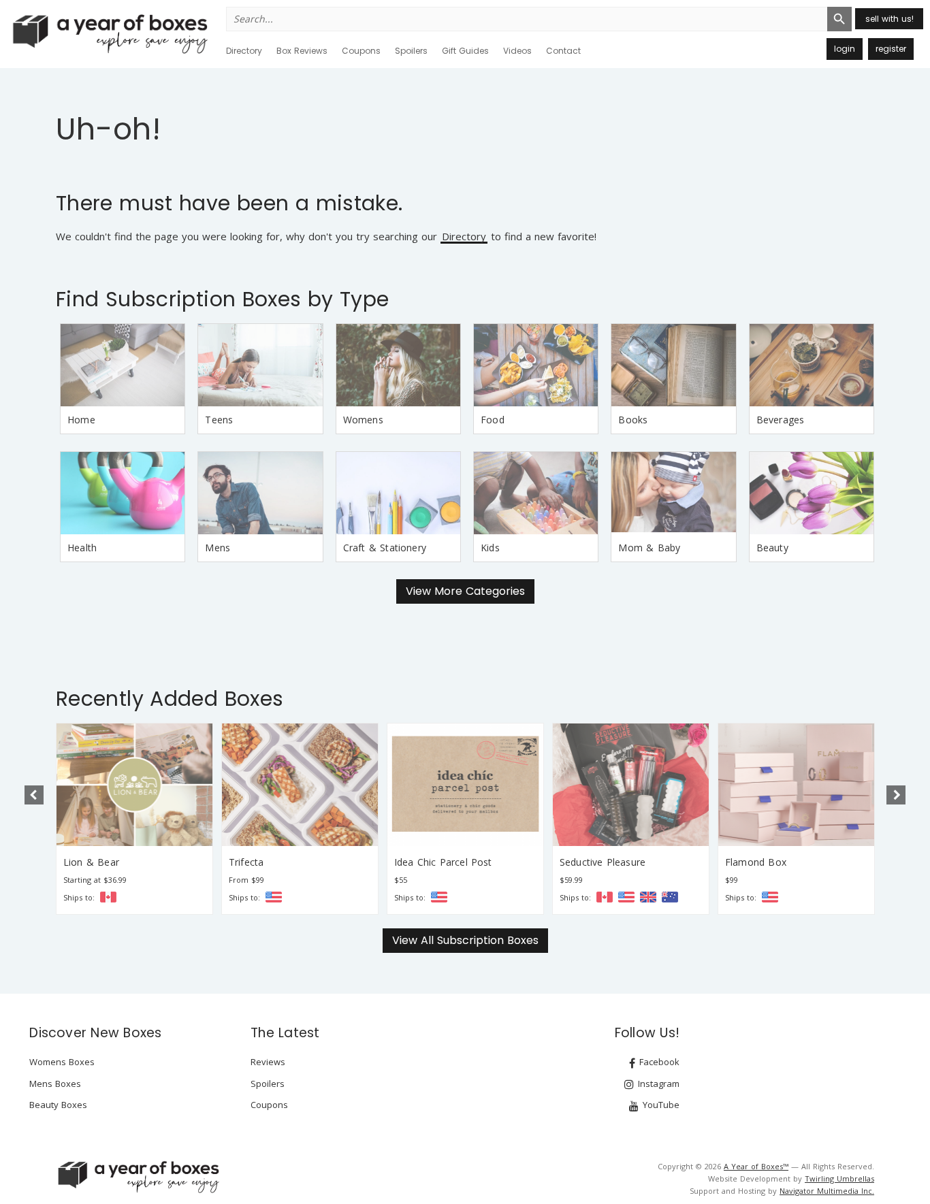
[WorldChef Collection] (796, 784)
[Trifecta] (134, 784)
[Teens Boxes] (260, 365)
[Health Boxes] (123, 493)
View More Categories (465, 591)
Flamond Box (590, 862)
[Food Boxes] (536, 365)
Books (632, 419)
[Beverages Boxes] (811, 365)
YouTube (659, 1105)
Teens (219, 419)
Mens (217, 547)
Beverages (780, 419)
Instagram (657, 1083)
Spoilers (411, 50)
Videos (517, 50)
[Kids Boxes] (536, 493)
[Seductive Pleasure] (465, 784)
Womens (363, 419)
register (891, 48)
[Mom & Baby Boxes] (673, 493)
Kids (490, 547)
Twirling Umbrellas (839, 1178)
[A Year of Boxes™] (109, 33)
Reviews (268, 1062)
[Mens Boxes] (260, 493)
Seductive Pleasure (437, 862)
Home (81, 419)
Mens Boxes (55, 1083)
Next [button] (895, 794)
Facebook (658, 1062)
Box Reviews (301, 50)
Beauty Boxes (58, 1105)
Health (82, 547)
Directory (244, 50)
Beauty (772, 547)
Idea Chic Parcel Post (278, 862)
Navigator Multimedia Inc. (827, 1191)
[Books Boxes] (673, 365)
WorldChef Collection (773, 862)
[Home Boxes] (123, 365)
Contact (563, 50)
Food (492, 419)
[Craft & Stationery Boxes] (398, 493)
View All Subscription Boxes (465, 940)
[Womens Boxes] (398, 365)
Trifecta (80, 862)
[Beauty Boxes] (811, 493)
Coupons (361, 50)
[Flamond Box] (631, 784)
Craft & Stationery (384, 547)
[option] (134, 818)
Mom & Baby (649, 547)
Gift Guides (465, 50)
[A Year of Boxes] (137, 1176)
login (844, 48)
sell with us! (889, 19)
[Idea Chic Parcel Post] (300, 784)
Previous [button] (34, 794)
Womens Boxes (62, 1062)
